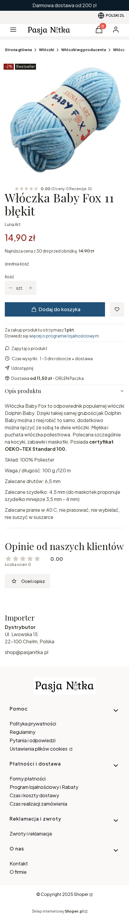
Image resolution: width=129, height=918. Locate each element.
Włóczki (46, 50)
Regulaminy (22, 732)
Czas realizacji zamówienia (38, 804)
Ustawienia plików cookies (39, 749)
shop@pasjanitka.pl (26, 652)
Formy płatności (28, 778)
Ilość (9, 276)
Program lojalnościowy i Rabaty (44, 787)
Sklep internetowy (57, 911)
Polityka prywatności (33, 723)
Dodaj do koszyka (59, 309)
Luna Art (13, 224)
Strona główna (18, 50)
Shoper (81, 894)
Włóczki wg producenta (83, 50)
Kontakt (19, 863)
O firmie (18, 872)
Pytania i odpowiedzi (33, 740)
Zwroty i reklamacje (31, 833)
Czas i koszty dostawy (34, 795)
